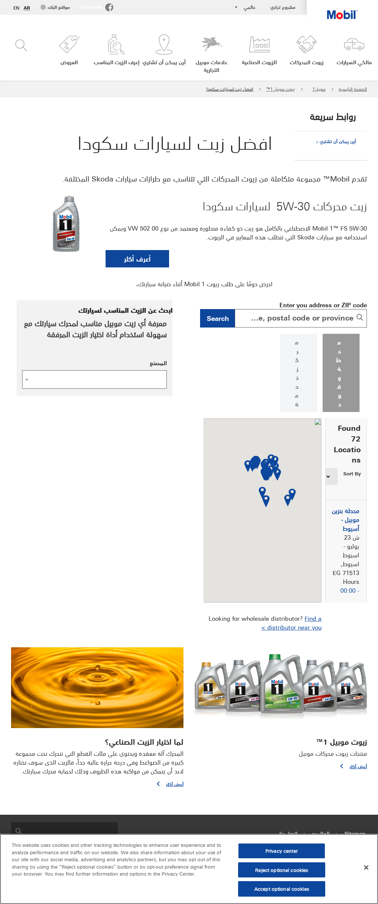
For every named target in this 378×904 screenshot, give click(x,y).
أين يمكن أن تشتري (338, 141)
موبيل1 (319, 88)
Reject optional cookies (281, 869)
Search (218, 318)
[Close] (366, 867)
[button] (69, 54)
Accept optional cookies (281, 888)
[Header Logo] (342, 9)
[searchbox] (72, 830)
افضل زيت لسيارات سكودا (229, 88)
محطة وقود (338, 372)
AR (27, 8)
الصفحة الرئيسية (353, 88)
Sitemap (354, 833)
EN (16, 7)
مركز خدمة (297, 372)
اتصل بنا (288, 833)
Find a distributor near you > (291, 623)
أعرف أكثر (137, 258)
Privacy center (281, 850)
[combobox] (301, 318)
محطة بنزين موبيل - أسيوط (345, 519)
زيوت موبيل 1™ (280, 88)
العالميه (321, 833)
